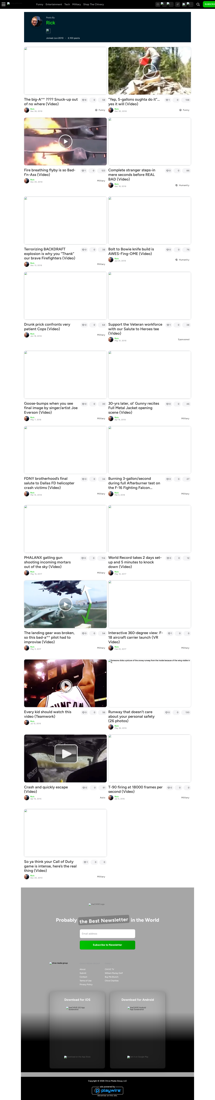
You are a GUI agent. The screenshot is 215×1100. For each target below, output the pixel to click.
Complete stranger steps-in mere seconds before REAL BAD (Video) (131, 174)
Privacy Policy (86, 984)
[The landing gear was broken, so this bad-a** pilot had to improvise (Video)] (65, 604)
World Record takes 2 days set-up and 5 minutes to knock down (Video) (135, 562)
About (82, 969)
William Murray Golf (114, 973)
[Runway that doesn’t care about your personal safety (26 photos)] (149, 683)
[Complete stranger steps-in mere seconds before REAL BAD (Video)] (149, 141)
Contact (83, 977)
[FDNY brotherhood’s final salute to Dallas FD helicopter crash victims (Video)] (65, 450)
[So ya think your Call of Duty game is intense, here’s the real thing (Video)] (65, 833)
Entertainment (54, 4)
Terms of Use (85, 980)
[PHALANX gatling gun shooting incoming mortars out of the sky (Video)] (65, 529)
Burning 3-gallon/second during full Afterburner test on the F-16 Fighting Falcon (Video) (134, 485)
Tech (67, 4)
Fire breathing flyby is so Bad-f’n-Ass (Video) (49, 172)
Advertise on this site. (107, 1095)
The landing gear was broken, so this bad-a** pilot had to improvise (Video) (49, 637)
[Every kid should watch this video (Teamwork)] (65, 683)
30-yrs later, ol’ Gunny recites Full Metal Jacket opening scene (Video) (133, 408)
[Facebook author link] (48, 31)
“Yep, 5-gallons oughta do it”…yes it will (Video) (134, 101)
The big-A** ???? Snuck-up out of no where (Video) (51, 101)
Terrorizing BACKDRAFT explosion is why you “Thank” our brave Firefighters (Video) (49, 253)
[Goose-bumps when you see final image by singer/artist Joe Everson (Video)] (65, 375)
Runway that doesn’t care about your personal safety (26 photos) (131, 716)
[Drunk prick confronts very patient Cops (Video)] (65, 295)
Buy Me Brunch (111, 977)
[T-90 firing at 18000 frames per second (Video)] (149, 758)
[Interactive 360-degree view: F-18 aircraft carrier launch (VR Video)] (149, 604)
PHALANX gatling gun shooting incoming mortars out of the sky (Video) (47, 562)
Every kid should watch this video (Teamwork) (47, 714)
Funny (39, 4)
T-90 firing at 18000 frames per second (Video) (135, 789)
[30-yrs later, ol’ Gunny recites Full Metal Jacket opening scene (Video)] (149, 375)
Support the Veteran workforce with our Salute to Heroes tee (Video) (135, 329)
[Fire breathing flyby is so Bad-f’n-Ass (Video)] (65, 141)
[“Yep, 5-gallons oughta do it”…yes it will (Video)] (149, 71)
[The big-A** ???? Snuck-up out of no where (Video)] (65, 71)
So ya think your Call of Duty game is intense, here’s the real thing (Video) (50, 866)
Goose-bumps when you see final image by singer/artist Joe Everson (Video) (51, 408)
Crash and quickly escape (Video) (46, 789)
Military (76, 4)
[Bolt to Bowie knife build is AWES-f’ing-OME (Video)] (149, 220)
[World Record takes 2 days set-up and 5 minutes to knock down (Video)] (149, 529)
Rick (32, 109)
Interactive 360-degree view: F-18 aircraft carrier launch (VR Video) (135, 637)
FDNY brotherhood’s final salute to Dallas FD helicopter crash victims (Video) (49, 483)
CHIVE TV (109, 969)
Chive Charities (112, 980)
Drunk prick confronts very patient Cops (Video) (47, 326)
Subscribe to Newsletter (107, 944)
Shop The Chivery (93, 4)
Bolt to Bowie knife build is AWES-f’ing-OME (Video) (131, 251)
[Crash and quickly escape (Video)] (65, 758)
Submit (83, 973)
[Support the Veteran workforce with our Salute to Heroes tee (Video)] (149, 295)
